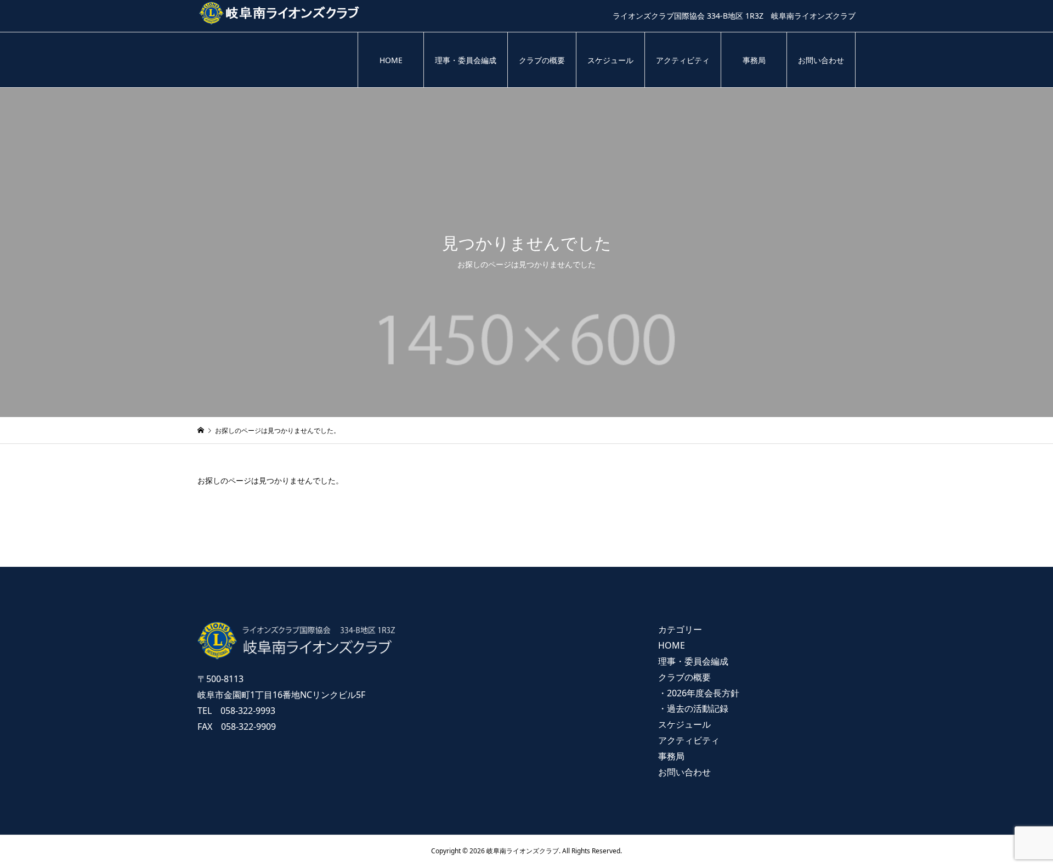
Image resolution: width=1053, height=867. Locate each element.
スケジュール (610, 60)
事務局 (754, 60)
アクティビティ (683, 60)
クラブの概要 (542, 60)
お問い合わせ (821, 60)
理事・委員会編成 (465, 60)
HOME (391, 60)
